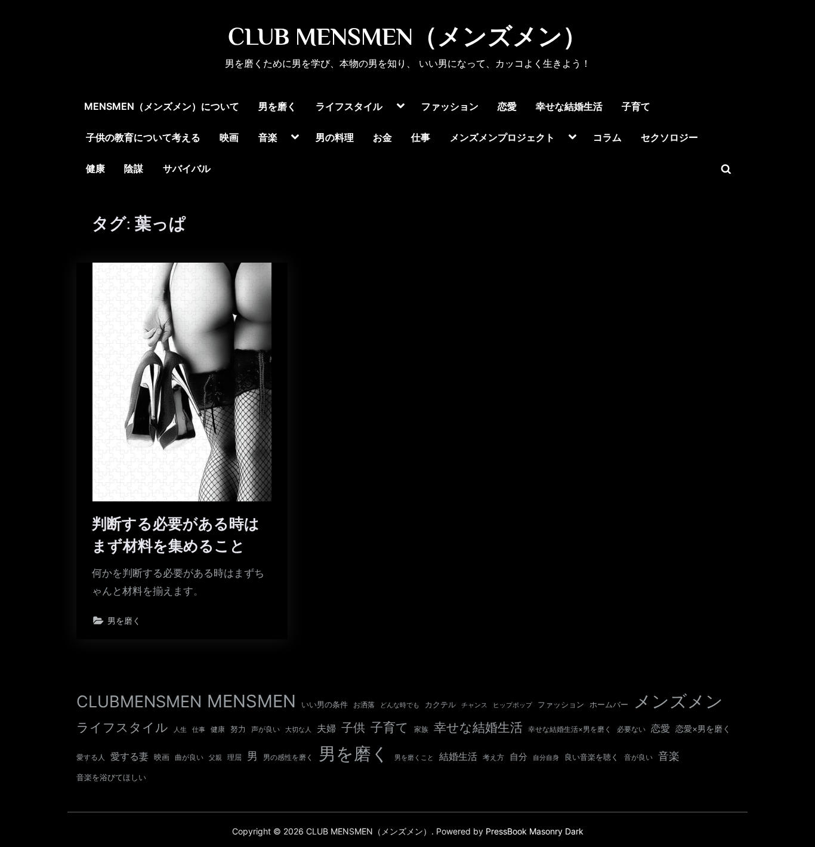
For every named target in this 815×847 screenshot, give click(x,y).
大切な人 (298, 729)
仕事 (420, 137)
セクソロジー (669, 137)
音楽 (267, 137)
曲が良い (189, 757)
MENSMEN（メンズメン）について (161, 106)
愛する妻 (129, 756)
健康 (95, 168)
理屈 (234, 757)
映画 (229, 137)
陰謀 (133, 168)
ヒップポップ (512, 705)
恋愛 (507, 106)
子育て (636, 106)
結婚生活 (458, 756)
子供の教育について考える (143, 137)
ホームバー (608, 704)
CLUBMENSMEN (139, 702)
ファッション (449, 106)
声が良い (265, 729)
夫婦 (326, 728)
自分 (518, 756)
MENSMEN (251, 701)
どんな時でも (399, 705)
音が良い (638, 757)
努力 (238, 729)
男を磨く (277, 106)
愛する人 (90, 757)
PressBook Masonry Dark (535, 831)
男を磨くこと (414, 758)
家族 (421, 729)
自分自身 (546, 757)
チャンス (474, 705)
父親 (215, 757)
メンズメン (678, 701)
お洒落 (364, 704)
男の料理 (335, 137)
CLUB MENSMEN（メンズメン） (407, 36)
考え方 (493, 757)
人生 (180, 729)
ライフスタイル (349, 106)
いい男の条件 (324, 704)
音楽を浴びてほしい (111, 777)
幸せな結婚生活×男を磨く (570, 729)
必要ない (631, 729)
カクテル (440, 704)
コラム (607, 137)
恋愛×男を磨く (703, 729)
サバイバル (187, 168)
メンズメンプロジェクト (502, 137)
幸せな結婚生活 (569, 106)
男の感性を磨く (288, 757)
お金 (382, 137)
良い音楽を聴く (591, 757)
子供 (353, 727)
